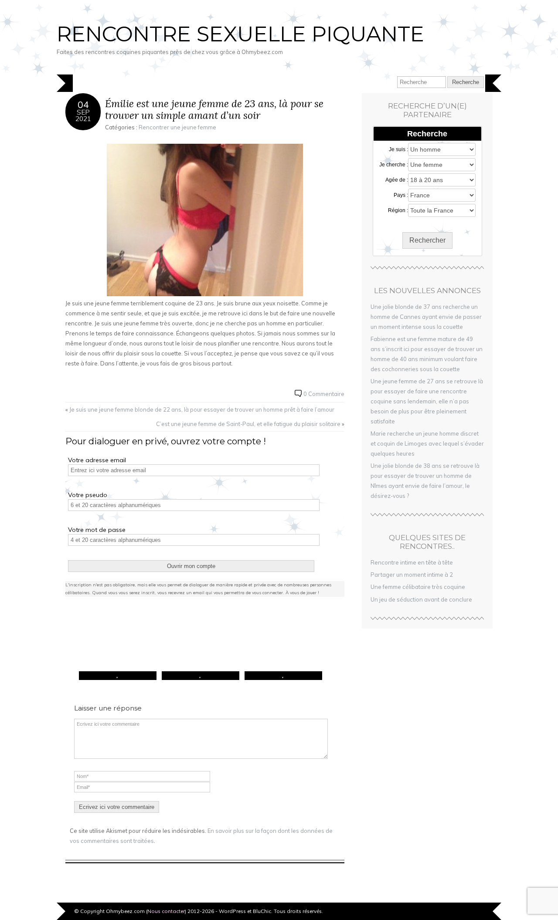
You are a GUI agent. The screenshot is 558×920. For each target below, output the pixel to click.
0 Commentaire (323, 393)
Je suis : (398, 149)
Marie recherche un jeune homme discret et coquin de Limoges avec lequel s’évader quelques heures (427, 443)
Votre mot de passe (97, 530)
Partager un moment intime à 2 (412, 574)
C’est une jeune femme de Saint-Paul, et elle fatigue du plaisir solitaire (248, 423)
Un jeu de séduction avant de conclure (421, 599)
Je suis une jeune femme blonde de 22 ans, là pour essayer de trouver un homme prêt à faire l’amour (201, 409)
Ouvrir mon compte (191, 566)
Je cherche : (393, 165)
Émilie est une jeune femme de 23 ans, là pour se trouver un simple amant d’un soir (214, 109)
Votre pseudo (87, 495)
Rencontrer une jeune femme (177, 127)
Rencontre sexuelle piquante (240, 34)
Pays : (401, 195)
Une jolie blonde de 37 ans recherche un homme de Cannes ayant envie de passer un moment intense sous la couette (426, 316)
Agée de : (396, 180)
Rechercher (427, 240)
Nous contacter (166, 911)
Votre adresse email (97, 460)
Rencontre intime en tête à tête (412, 562)
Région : (398, 210)
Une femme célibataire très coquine (418, 586)
